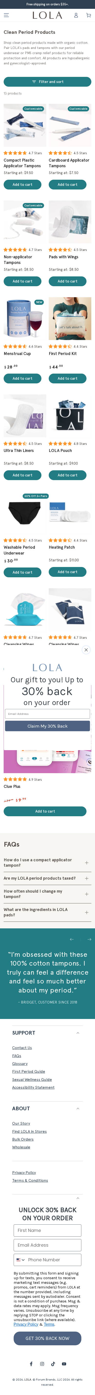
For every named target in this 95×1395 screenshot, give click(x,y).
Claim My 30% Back (48, 726)
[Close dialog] (86, 649)
